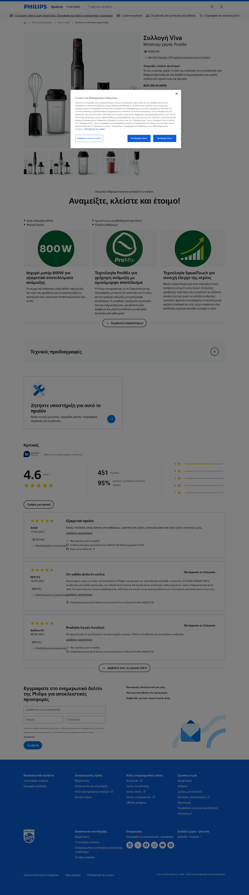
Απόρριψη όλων (139, 138)
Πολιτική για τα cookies (94, 129)
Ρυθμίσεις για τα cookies (89, 138)
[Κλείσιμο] (176, 93)
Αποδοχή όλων (164, 138)
